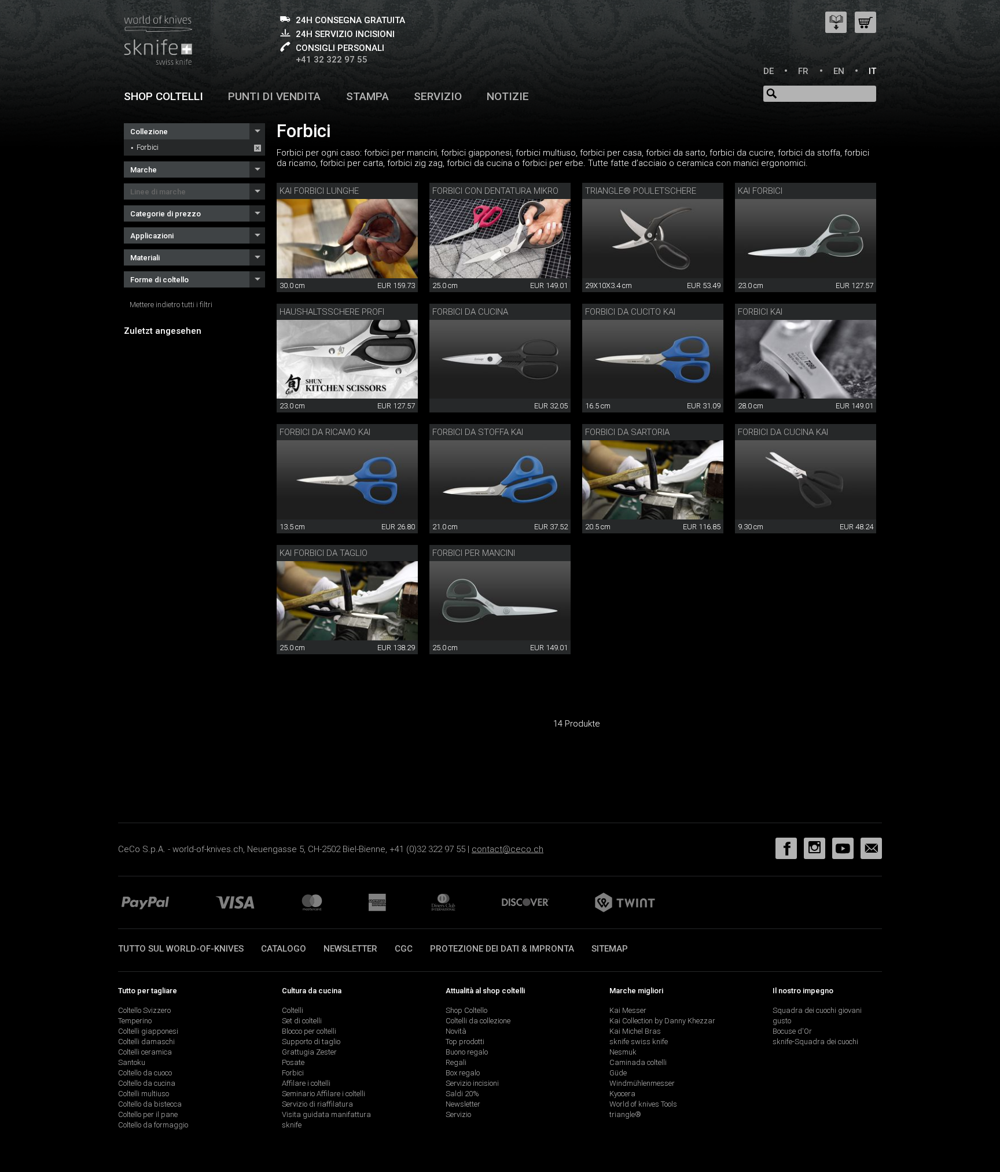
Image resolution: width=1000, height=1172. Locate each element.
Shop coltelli (163, 96)
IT (872, 71)
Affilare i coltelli (306, 1083)
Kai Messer (627, 1010)
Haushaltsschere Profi (332, 312)
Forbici (148, 147)
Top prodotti (465, 1041)
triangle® (625, 1114)
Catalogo (283, 949)
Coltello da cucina (146, 1083)
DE (768, 71)
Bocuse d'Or (792, 1031)
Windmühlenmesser (642, 1083)
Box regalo (463, 1072)
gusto (782, 1020)
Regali (456, 1062)
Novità (456, 1031)
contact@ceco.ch (507, 849)
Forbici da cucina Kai (783, 432)
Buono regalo (467, 1052)
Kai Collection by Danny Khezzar (662, 1020)
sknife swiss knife (638, 1041)
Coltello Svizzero (144, 1010)
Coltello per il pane (148, 1114)
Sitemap (609, 949)
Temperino (135, 1020)
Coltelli (292, 1010)
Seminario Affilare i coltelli (323, 1093)
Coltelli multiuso (143, 1093)
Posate (293, 1062)
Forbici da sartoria (627, 432)
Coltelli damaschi (146, 1041)
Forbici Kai (760, 312)
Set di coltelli (302, 1020)
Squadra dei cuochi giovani (817, 1010)
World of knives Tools (643, 1104)
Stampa (367, 96)
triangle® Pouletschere (640, 191)
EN (838, 71)
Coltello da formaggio (153, 1125)
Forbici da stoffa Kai (477, 432)
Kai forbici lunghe (319, 191)
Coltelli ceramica (145, 1052)
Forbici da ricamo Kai (325, 432)
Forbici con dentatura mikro (495, 191)
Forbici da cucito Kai (630, 312)
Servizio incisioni (472, 1083)
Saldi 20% (462, 1093)
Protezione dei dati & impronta (502, 949)
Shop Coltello (466, 1010)
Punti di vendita (274, 96)
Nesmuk (623, 1052)
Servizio (438, 96)
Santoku (131, 1062)
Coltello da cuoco (145, 1072)
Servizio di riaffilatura (317, 1104)
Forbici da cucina (470, 312)
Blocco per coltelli (309, 1031)
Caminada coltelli (638, 1062)
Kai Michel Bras (635, 1031)
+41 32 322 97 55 (331, 59)
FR (803, 71)
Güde (618, 1072)
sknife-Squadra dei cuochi (815, 1041)
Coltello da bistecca (150, 1104)
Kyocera (622, 1093)
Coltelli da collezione (478, 1020)
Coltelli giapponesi (148, 1031)
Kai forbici (760, 191)
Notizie (508, 96)
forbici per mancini (473, 553)
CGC (404, 949)
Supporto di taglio (311, 1041)
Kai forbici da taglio (323, 553)
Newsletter (350, 949)
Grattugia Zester (309, 1052)
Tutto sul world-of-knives (181, 949)
